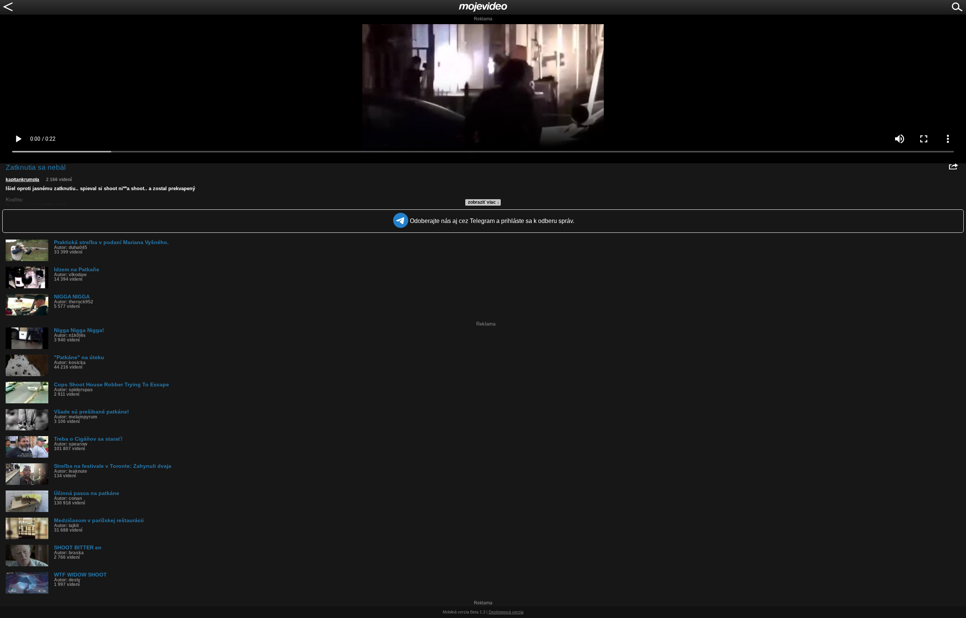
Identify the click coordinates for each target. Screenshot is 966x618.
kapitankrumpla (22, 179)
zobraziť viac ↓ (483, 202)
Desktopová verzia (506, 612)
